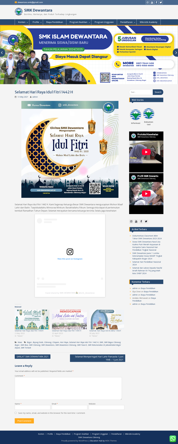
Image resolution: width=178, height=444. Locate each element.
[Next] (153, 114)
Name (18, 404)
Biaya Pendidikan (54, 22)
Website (92, 404)
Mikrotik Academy (148, 22)
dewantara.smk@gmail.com (30, 2)
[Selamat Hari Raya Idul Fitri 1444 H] (69, 319)
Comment (20, 376)
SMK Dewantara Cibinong (65, 345)
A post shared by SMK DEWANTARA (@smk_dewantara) (70, 293)
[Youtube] (152, 2)
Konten (21, 22)
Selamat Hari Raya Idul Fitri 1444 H (66, 330)
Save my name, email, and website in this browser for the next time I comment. (51, 413)
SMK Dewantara (38, 10)
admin (35, 97)
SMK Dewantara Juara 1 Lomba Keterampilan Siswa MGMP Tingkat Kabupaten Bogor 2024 (147, 256)
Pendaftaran (126, 22)
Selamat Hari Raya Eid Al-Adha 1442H (105, 330)
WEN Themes (111, 440)
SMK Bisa (24, 345)
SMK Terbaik (26, 347)
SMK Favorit (82, 345)
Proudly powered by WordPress (74, 440)
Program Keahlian (78, 22)
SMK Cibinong (34, 345)
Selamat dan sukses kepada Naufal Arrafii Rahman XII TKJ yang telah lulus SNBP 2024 (147, 271)
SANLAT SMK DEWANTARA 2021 (32, 356)
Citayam (55, 342)
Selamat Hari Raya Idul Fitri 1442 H (84, 342)
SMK (101, 342)
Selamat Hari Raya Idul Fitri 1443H (29, 330)
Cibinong (47, 342)
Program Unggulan (104, 22)
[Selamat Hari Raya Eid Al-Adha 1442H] (106, 319)
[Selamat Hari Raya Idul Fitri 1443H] (32, 319)
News (20, 342)
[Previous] (131, 114)
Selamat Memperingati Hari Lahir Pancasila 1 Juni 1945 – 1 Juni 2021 (99, 358)
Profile (36, 22)
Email (55, 404)
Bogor (29, 342)
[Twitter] (161, 2)
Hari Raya (64, 342)
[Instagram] (147, 2)
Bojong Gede (38, 342)
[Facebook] (156, 2)
